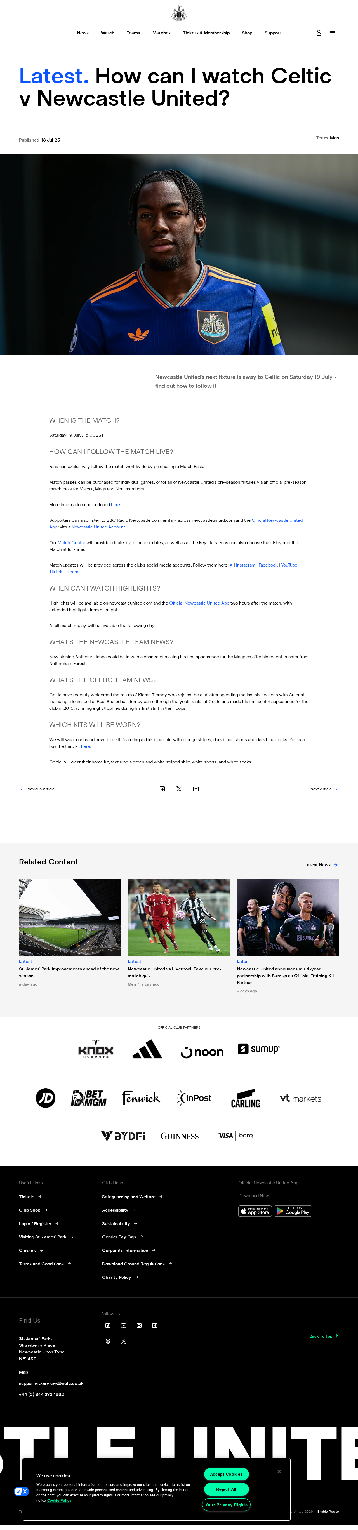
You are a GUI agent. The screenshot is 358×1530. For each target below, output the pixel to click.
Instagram (245, 565)
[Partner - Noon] (202, 1048)
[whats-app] (196, 789)
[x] (179, 789)
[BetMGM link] (88, 1098)
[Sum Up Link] (259, 1048)
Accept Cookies (226, 1474)
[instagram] (139, 1325)
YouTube (289, 565)
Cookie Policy (59, 1500)
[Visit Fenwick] (141, 1098)
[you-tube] (123, 1325)
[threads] (108, 1341)
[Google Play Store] (293, 1211)
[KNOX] (96, 1048)
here (115, 505)
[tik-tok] (108, 1325)
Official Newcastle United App (199, 603)
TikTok (55, 572)
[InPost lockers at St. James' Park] (193, 1098)
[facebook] (162, 789)
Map (23, 1372)
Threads (74, 572)
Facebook (268, 565)
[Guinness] (180, 1136)
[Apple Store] (255, 1211)
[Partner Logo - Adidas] (147, 1048)
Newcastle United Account (98, 527)
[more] (332, 32)
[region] (156, 1489)
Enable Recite (328, 1511)
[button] (21, 1491)
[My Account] (319, 32)
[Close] (279, 1471)
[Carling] (245, 1098)
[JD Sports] (45, 1098)
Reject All (226, 1489)
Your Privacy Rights (226, 1504)
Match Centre (71, 543)
